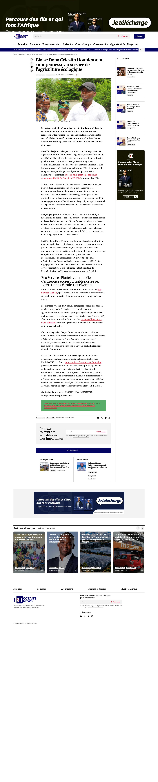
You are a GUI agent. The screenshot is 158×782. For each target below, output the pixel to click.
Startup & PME (50, 75)
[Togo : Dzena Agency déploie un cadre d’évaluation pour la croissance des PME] (29, 552)
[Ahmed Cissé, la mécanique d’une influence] (121, 108)
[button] (14, 44)
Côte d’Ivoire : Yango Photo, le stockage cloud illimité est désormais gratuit (119, 50)
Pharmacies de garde (97, 589)
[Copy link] (32, 71)
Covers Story (131, 76)
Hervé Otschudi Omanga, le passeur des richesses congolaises (134, 89)
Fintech (62, 567)
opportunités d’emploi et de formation (83, 362)
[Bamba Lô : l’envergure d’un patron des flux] (121, 124)
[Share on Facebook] (32, 59)
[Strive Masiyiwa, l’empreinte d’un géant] (121, 141)
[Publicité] (79, 16)
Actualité (53, 470)
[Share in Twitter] (32, 63)
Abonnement (67, 589)
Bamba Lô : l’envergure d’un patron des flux (133, 123)
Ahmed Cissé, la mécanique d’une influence (133, 107)
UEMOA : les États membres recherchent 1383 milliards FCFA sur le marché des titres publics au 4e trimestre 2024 (52, 50)
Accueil (15, 54)
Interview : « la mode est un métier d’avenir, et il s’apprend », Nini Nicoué (135, 71)
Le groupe (41, 589)
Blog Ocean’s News (24, 54)
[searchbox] (75, 36)
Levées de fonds (131, 567)
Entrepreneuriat (40, 75)
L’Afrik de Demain (129, 589)
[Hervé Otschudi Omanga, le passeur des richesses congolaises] (121, 89)
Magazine (17, 589)
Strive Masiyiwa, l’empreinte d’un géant (133, 140)
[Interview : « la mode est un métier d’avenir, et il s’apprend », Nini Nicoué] (121, 71)
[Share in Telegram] (32, 67)
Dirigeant (130, 95)
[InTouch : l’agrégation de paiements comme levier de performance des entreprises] (62, 552)
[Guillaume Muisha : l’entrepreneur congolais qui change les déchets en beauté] (92, 469)
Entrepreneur (131, 128)
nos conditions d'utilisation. (81, 437)
